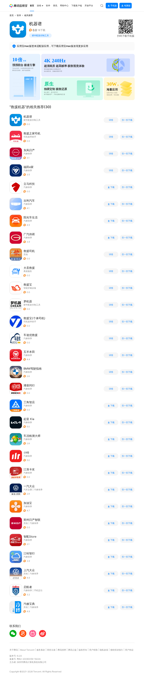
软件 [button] (19, 15)
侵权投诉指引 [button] (116, 650)
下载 (112, 187)
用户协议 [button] (129, 650)
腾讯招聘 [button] (62, 650)
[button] (18, 5)
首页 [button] (11, 15)
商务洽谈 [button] (51, 650)
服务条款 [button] (41, 650)
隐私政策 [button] (104, 650)
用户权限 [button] (93, 650)
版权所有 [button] (83, 650)
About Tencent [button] (27, 650)
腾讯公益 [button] (72, 650)
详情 (111, 120)
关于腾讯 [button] (13, 650)
